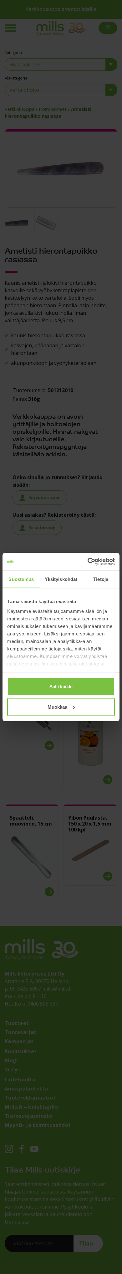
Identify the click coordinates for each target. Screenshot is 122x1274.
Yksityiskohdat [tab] (61, 579)
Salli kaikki (61, 686)
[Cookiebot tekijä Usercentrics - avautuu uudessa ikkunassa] (88, 562)
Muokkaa (57, 707)
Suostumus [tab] (21, 579)
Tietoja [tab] (100, 579)
